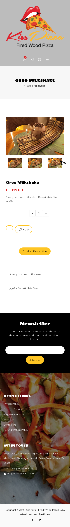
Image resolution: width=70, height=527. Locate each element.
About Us (9, 419)
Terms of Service (13, 409)
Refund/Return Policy (16, 429)
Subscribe (34, 360)
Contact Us (10, 424)
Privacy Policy (11, 403)
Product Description (35, 251)
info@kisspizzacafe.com (20, 473)
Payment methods (14, 414)
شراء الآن (23, 229)
